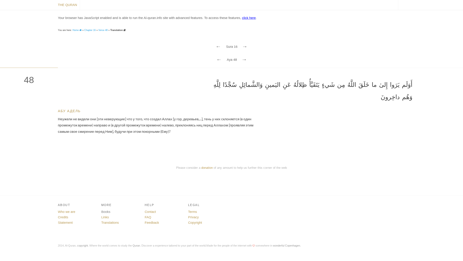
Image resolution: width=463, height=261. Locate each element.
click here (249, 18)
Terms (192, 212)
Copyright (195, 222)
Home (76, 30)
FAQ (148, 217)
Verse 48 (103, 30)
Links (105, 217)
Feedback (152, 222)
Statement (65, 222)
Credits (63, 217)
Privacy (193, 217)
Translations (110, 222)
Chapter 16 (90, 30)
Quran (136, 245)
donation (207, 167)
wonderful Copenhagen (286, 245)
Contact (150, 212)
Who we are (66, 212)
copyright (82, 245)
